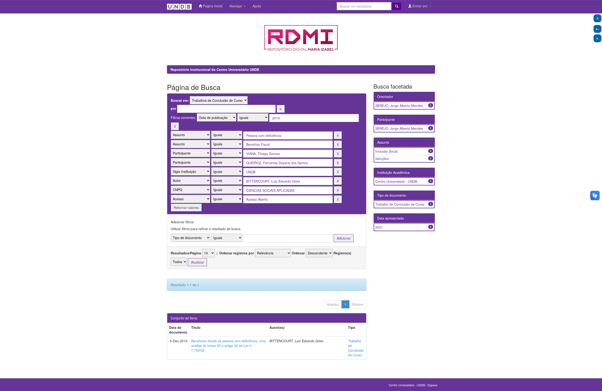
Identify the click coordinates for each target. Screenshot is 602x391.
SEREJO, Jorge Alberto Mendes (399, 105)
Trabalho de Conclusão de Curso (356, 347)
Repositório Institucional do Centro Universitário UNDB (214, 69)
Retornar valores (186, 207)
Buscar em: (180, 100)
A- (597, 38)
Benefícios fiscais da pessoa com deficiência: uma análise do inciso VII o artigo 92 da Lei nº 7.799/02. (228, 345)
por (173, 108)
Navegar (236, 6)
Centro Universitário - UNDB (396, 181)
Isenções (382, 158)
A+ (597, 29)
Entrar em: (420, 6)
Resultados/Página (186, 253)
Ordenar (298, 253)
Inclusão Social (386, 151)
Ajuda (257, 6)
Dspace (432, 385)
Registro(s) (342, 253)
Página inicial (212, 6)
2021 (379, 227)
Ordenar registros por (236, 253)
